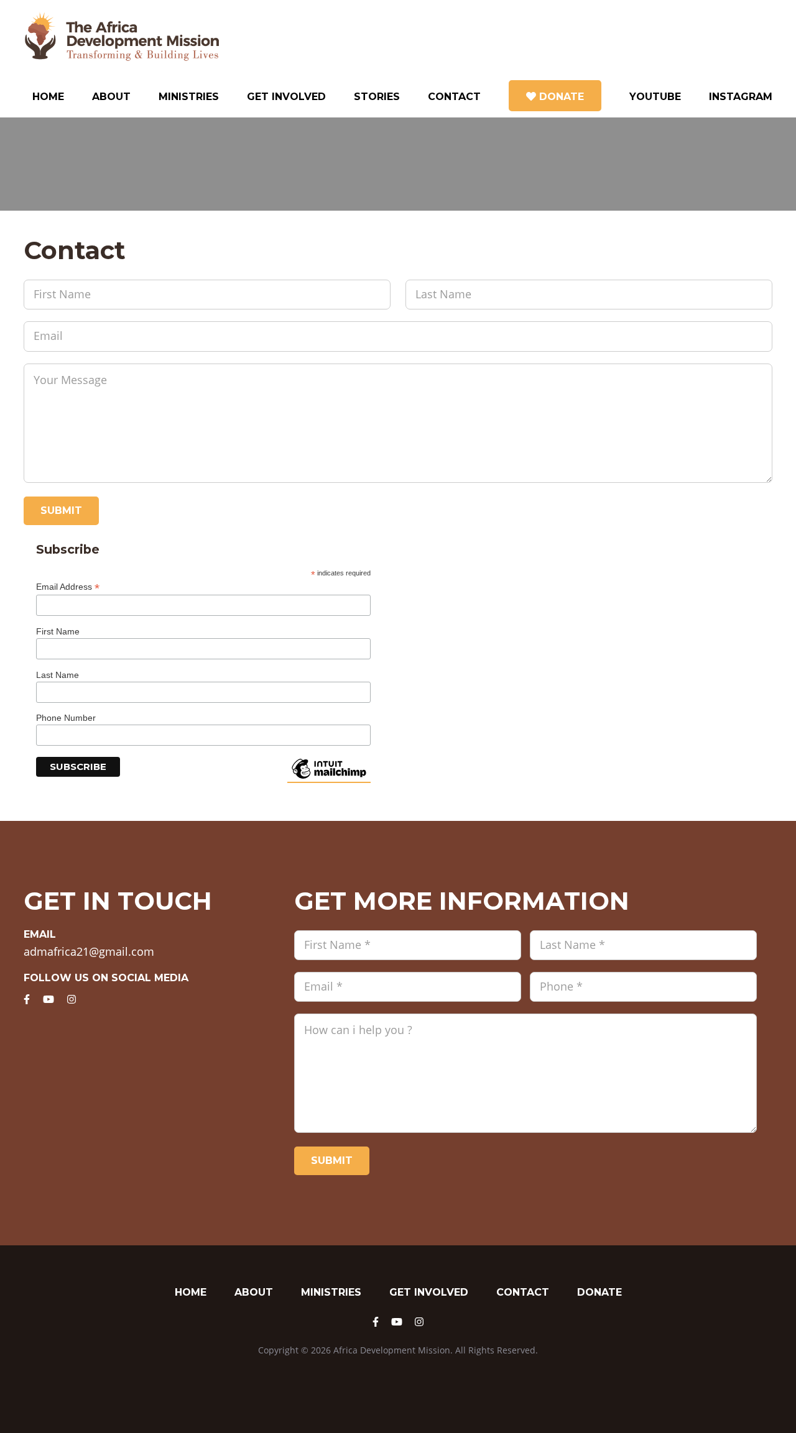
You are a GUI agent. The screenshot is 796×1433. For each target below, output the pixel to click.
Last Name (57, 675)
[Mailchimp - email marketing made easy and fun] (329, 778)
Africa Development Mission (123, 40)
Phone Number (66, 718)
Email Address (68, 587)
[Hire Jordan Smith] (398, 1386)
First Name (58, 631)
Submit (61, 510)
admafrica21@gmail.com (89, 951)
